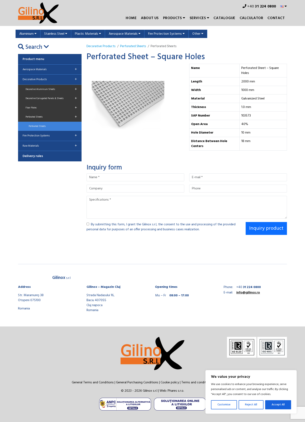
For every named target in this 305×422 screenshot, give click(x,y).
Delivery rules (33, 156)
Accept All (278, 404)
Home (131, 18)
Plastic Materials (87, 34)
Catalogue (224, 18)
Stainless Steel (54, 34)
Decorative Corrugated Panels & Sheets (51, 98)
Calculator (251, 18)
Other (196, 34)
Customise (224, 404)
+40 (261, 7)
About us (150, 18)
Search (34, 47)
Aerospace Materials (123, 34)
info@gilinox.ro (248, 292)
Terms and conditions (196, 382)
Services (198, 18)
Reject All (251, 404)
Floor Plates (51, 107)
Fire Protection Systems (165, 34)
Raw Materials (50, 145)
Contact (276, 18)
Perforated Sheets (51, 117)
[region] (251, 392)
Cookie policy (170, 382)
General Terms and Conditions (93, 382)
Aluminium (26, 34)
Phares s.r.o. (176, 391)
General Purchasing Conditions (137, 382)
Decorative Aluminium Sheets (51, 89)
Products (173, 18)
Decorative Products (50, 79)
